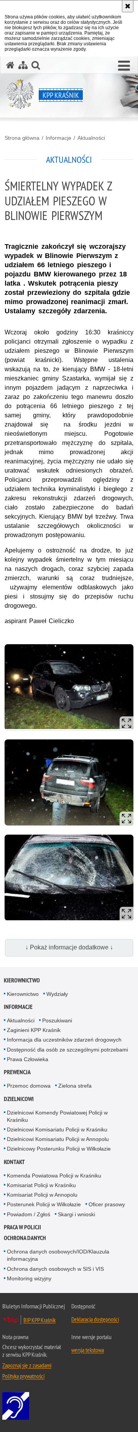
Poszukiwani (57, 1020)
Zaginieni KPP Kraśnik (34, 1030)
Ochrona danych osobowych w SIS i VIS (55, 1269)
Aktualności (91, 138)
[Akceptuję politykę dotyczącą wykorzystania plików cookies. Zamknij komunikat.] (127, 6)
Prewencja (17, 1072)
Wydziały (57, 994)
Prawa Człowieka (27, 1059)
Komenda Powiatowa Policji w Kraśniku (54, 1175)
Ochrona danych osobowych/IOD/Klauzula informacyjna (58, 1255)
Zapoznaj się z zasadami (26, 1365)
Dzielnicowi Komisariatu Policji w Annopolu (58, 1139)
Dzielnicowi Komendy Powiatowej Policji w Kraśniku (57, 1116)
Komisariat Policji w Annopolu (42, 1195)
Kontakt (14, 1162)
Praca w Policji (22, 1227)
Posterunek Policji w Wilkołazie (44, 1204)
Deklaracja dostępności (95, 1319)
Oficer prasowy (107, 1204)
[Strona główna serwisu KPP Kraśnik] (10, 65)
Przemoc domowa (29, 1086)
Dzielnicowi (19, 1099)
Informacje (58, 138)
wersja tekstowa (87, 1350)
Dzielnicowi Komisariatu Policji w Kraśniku (57, 1129)
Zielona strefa (75, 1086)
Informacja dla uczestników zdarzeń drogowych (64, 1040)
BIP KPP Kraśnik (39, 1320)
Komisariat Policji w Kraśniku (41, 1185)
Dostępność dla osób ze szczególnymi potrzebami (67, 1050)
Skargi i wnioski (76, 1214)
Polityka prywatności (23, 1376)
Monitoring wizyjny (29, 1278)
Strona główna (22, 138)
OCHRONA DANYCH (25, 1238)
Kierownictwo (22, 980)
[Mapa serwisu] (23, 65)
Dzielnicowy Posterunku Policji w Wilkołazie (59, 1149)
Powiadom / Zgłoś (28, 1214)
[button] (124, 66)
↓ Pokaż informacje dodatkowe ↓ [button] (69, 947)
